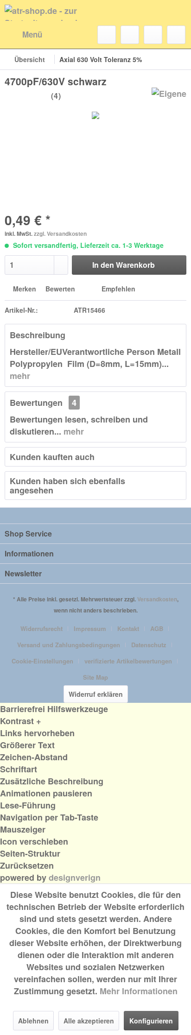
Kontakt (128, 628)
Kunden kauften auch (52, 457)
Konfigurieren (151, 1020)
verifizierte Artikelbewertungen (128, 660)
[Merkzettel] (130, 34)
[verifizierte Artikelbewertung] (65, 96)
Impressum (90, 628)
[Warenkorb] (176, 34)
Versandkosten (157, 599)
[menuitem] (23, 34)
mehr (20, 376)
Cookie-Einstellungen (42, 660)
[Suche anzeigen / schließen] (106, 34)
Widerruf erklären (96, 694)
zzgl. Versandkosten (60, 233)
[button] (95, 721)
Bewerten (60, 288)
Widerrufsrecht (41, 628)
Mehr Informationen (139, 991)
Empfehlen (117, 288)
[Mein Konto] (153, 34)
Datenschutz (148, 644)
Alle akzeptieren (89, 1020)
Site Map (95, 677)
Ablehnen (33, 1020)
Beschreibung (37, 335)
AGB (156, 628)
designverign (75, 877)
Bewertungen (36, 403)
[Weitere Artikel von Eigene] (169, 96)
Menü (32, 34)
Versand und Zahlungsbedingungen (68, 644)
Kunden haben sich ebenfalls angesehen (67, 485)
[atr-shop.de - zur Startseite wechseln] (50, 13)
